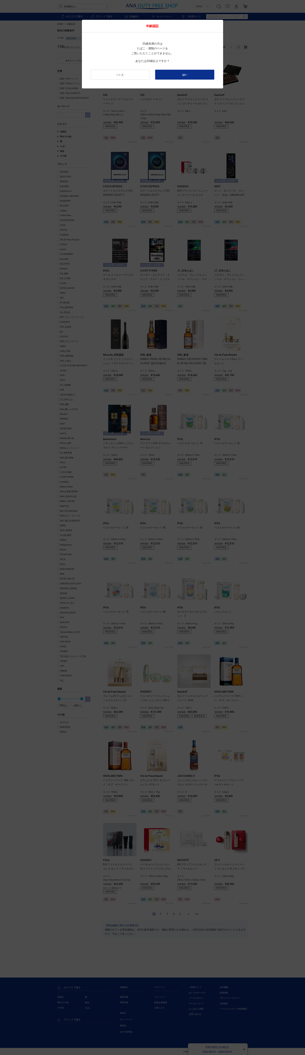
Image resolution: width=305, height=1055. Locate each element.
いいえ (120, 74)
